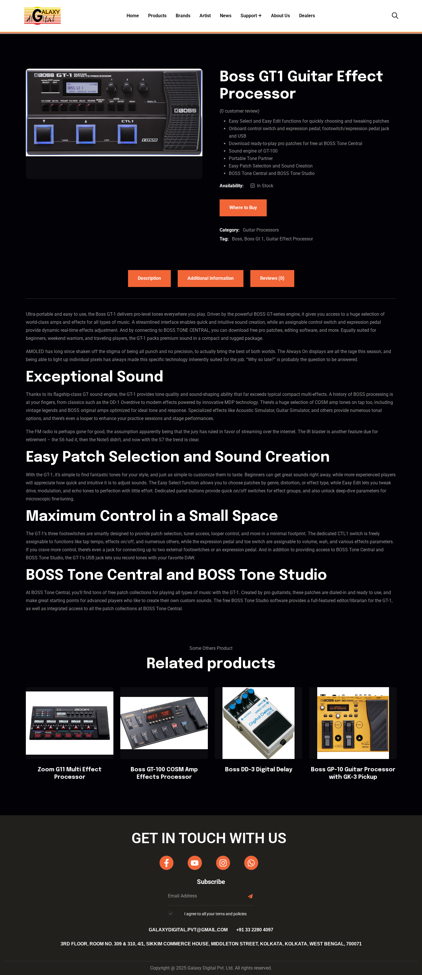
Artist (205, 15)
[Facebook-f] (166, 862)
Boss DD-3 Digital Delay (258, 770)
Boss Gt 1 (254, 239)
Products (157, 15)
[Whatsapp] (251, 862)
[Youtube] (194, 862)
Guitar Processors (261, 230)
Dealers (307, 15)
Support (249, 15)
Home (133, 15)
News (225, 15)
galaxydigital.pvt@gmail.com (188, 929)
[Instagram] (223, 862)
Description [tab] (149, 278)
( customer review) (240, 111)
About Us (280, 15)
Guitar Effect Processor (289, 239)
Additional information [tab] (210, 278)
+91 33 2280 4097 (254, 929)
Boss (237, 239)
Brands (183, 15)
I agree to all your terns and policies (215, 914)
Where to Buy (243, 207)
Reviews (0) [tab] (272, 278)
